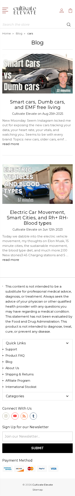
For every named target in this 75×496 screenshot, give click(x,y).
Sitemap (37, 489)
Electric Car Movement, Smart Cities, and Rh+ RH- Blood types (37, 218)
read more (10, 144)
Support (11, 349)
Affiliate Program (17, 380)
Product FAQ (15, 355)
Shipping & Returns (19, 374)
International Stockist (20, 387)
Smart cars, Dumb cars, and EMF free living (37, 104)
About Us (12, 368)
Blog (8, 362)
